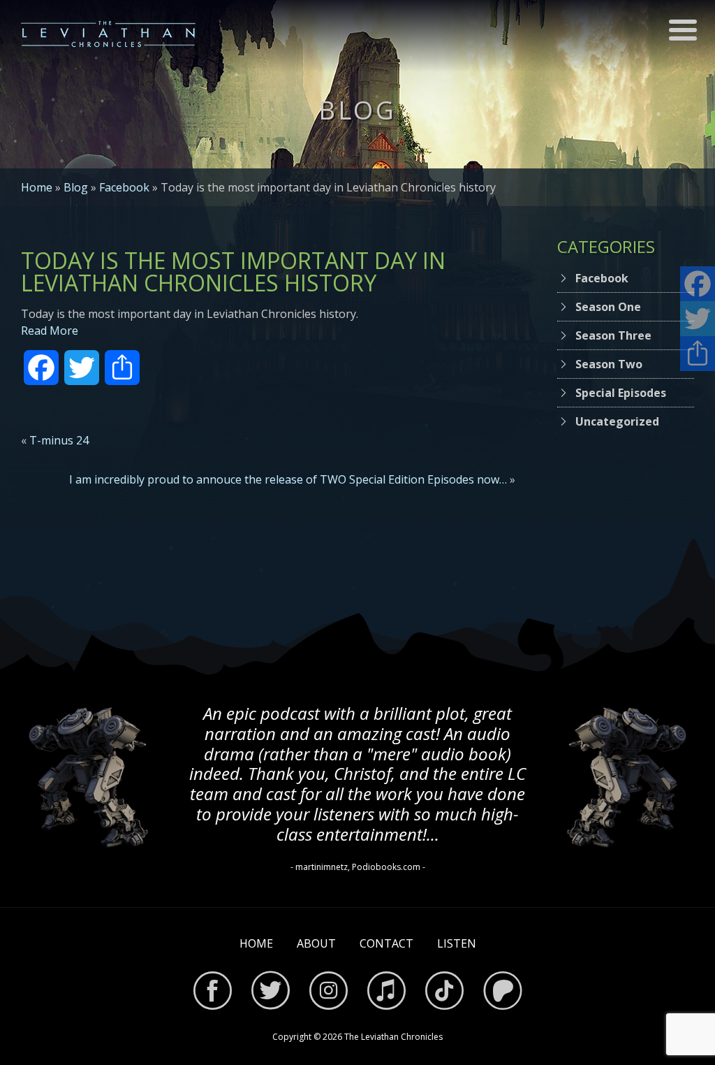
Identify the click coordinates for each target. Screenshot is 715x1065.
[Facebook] (212, 992)
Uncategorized (617, 421)
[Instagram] (328, 992)
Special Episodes (620, 392)
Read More (49, 330)
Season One (608, 306)
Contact (386, 943)
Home (36, 187)
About (316, 943)
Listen (456, 943)
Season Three (613, 335)
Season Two (608, 364)
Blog (76, 187)
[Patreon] (502, 992)
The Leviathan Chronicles (393, 1037)
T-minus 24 (59, 440)
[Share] (697, 353)
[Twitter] (270, 992)
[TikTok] (444, 992)
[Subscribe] (386, 992)
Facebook (124, 187)
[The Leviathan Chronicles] (108, 33)
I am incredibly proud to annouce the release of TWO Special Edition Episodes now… (288, 479)
